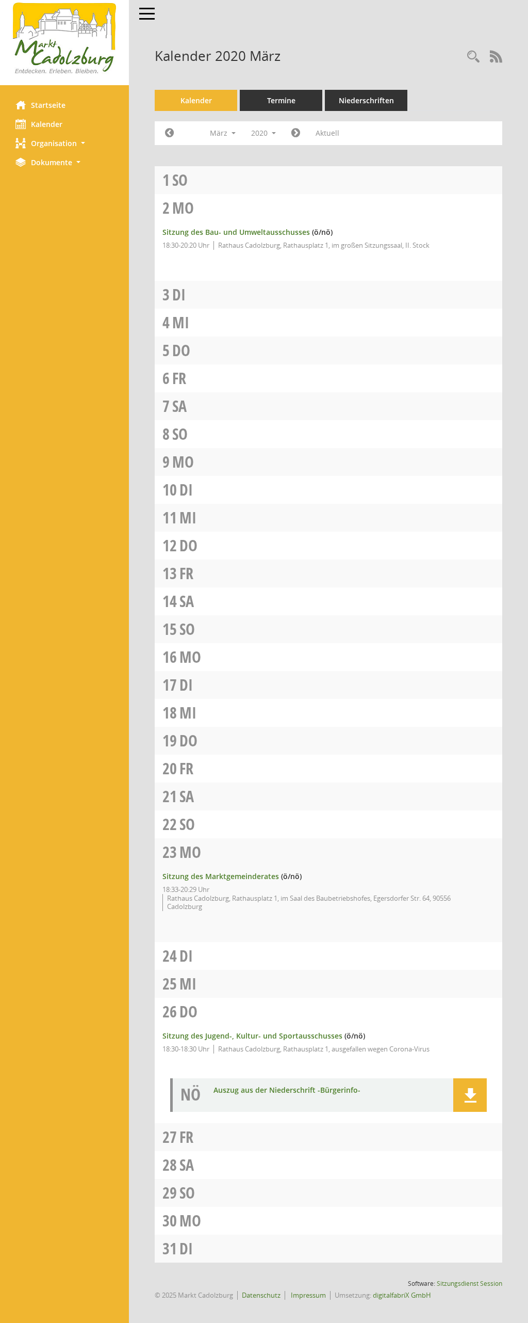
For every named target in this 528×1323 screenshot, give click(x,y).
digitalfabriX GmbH (402, 1295)
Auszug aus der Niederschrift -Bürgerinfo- (286, 1090)
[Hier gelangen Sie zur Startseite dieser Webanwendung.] (64, 39)
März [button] (219, 133)
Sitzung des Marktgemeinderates (220, 876)
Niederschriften (366, 100)
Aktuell (327, 133)
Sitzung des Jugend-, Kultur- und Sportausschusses (252, 1036)
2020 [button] (260, 133)
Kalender (46, 124)
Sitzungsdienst (469, 1283)
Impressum (307, 1295)
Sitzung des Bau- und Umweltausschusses (236, 232)
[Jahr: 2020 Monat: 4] (296, 133)
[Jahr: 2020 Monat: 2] (169, 133)
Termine (281, 100)
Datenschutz (261, 1295)
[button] (64, 143)
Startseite (48, 105)
